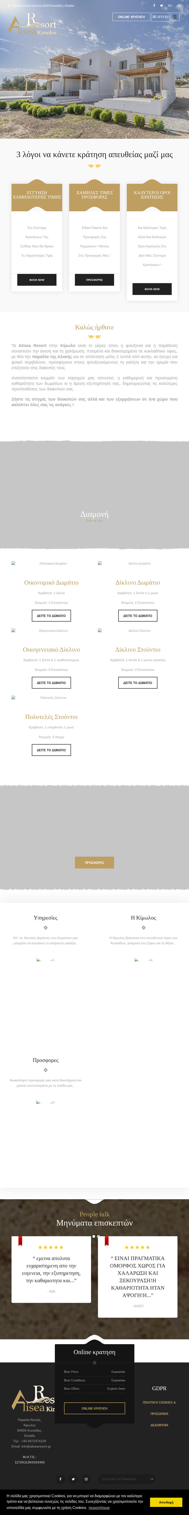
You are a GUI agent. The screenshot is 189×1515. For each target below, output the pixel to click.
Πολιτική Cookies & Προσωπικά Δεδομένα (159, 1414)
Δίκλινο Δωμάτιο (137, 582)
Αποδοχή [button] (166, 1502)
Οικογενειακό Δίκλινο (51, 649)
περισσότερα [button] (99, 1508)
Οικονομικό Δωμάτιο (51, 582)
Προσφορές (94, 280)
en (170, 5)
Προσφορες (94, 863)
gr (179, 5)
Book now (37, 280)
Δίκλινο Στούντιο (137, 649)
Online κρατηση (131, 17)
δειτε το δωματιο (51, 616)
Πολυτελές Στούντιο (51, 716)
